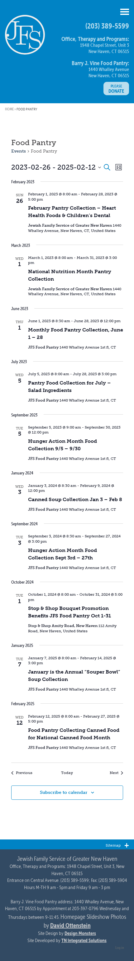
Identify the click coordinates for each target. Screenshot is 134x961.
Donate (116, 88)
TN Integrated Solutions (84, 940)
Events (18, 151)
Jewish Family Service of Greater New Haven (25, 37)
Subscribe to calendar (63, 792)
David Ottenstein (70, 925)
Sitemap (113, 845)
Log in (119, 947)
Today (67, 773)
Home (9, 108)
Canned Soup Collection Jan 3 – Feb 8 (75, 499)
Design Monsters (80, 933)
